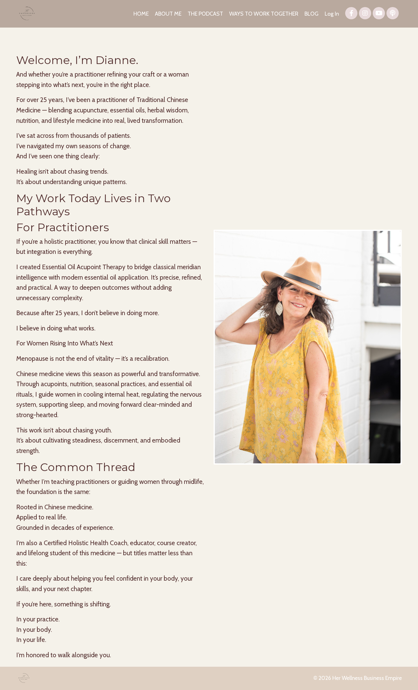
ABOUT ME (168, 13)
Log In (332, 13)
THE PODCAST (205, 13)
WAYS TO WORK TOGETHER (263, 13)
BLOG (311, 13)
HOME (141, 13)
